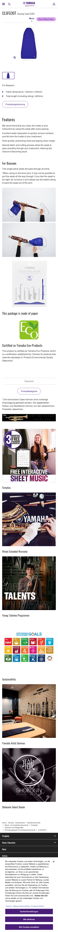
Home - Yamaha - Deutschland (13, 822)
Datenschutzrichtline (21, 906)
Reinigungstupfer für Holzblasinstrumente (20, 830)
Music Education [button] (8, 842)
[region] (29, 894)
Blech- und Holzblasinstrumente (16, 825)
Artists (4, 855)
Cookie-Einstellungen (29, 911)
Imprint (9, 906)
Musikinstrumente (33, 822)
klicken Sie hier (41, 895)
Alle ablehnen (29, 919)
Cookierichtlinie (37, 906)
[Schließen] (54, 862)
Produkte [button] (5, 836)
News (4, 849)
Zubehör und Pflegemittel (14, 827)
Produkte (34, 825)
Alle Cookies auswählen (29, 927)
